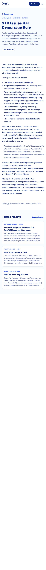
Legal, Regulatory (8, 49)
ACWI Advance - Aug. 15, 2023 (16, 275)
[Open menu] (42, 4)
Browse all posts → (38, 217)
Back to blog (8, 14)
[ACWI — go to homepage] (5, 4)
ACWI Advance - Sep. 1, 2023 (15, 252)
